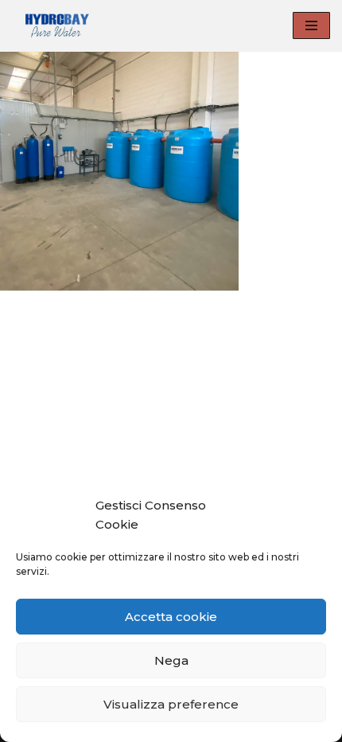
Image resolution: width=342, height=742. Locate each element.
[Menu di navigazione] (311, 25)
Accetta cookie (171, 616)
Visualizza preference (171, 704)
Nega (171, 660)
